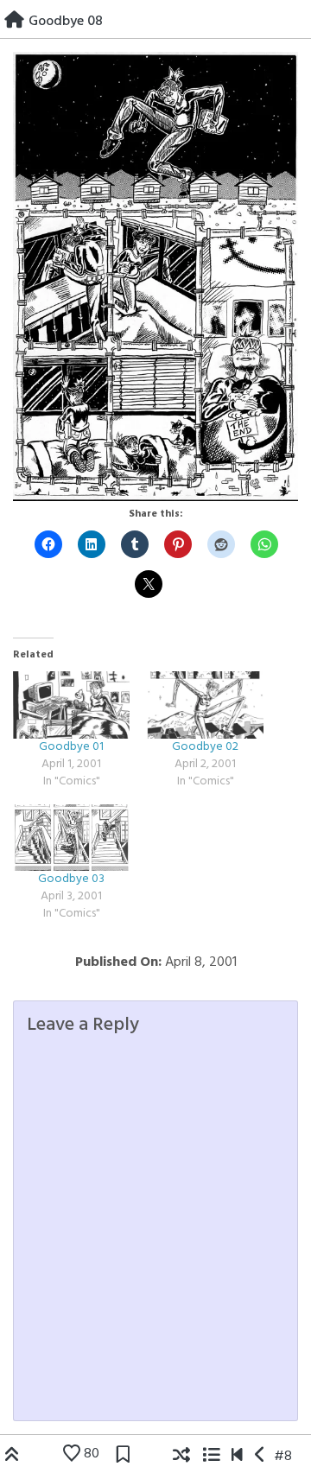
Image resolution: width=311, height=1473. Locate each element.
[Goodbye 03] (71, 837)
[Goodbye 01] (71, 704)
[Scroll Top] (12, 1456)
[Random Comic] (181, 1456)
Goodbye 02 (205, 747)
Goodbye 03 (71, 879)
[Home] (14, 21)
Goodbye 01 (71, 747)
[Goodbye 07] (260, 1456)
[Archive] (211, 1456)
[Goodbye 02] (205, 704)
